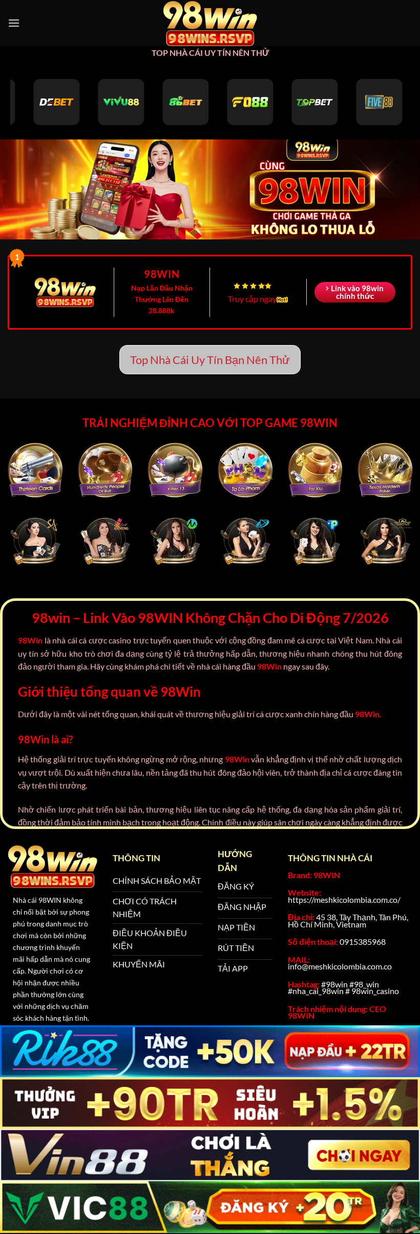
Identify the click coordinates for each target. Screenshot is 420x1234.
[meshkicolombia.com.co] (210, 23)
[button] (14, 22)
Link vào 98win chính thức (357, 292)
